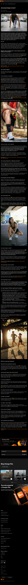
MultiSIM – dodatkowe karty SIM (5, 528)
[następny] (26, 475)
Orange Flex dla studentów (5, 515)
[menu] (27, 1)
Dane (1, 569)
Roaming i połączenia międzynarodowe (6, 533)
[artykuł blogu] (11, 479)
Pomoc (2, 557)
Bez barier (2, 572)
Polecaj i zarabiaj (3, 541)
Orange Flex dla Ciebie (4, 512)
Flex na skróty (3, 554)
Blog (1, 556)
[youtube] (4, 562)
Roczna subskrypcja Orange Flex (5, 538)
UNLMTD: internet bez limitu (5, 531)
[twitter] (25, 454)
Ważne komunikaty (3, 567)
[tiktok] (1, 562)
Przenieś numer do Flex (4, 520)
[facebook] (22, 454)
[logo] (2, 1)
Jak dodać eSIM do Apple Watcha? (13, 318)
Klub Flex (2, 543)
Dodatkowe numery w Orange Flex (6, 530)
